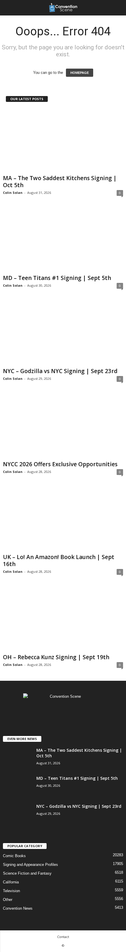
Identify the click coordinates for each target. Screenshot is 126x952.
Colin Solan (13, 192)
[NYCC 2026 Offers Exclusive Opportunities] (63, 426)
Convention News (18, 908)
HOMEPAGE (79, 72)
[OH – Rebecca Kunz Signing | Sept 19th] (63, 619)
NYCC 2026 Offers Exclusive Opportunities (60, 464)
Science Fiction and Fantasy (27, 873)
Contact (63, 936)
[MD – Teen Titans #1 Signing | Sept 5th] (63, 240)
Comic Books (14, 856)
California (11, 882)
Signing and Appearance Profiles (30, 864)
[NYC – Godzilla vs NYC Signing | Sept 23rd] (63, 333)
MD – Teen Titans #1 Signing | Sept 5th (57, 278)
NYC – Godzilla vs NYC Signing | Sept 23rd (60, 371)
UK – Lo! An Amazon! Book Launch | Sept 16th (58, 560)
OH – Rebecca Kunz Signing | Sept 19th (56, 657)
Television (11, 891)
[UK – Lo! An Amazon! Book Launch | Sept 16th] (63, 519)
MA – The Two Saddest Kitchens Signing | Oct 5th (60, 181)
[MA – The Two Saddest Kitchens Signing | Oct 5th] (63, 140)
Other (7, 899)
